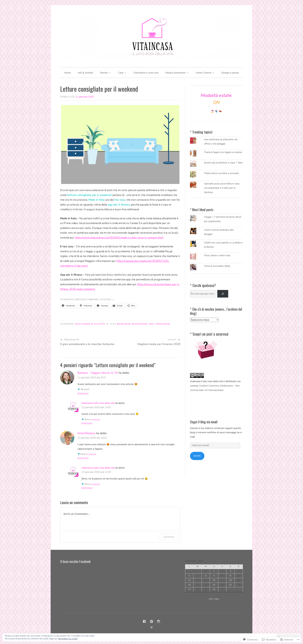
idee (151, 323)
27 (189, 589)
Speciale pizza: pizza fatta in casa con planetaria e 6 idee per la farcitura (221, 188)
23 (214, 585)
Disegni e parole (230, 72)
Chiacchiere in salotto (90, 323)
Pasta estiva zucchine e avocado (221, 173)
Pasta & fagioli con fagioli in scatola (223, 152)
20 (189, 585)
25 (230, 585)
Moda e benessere (175, 72)
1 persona (95, 419)
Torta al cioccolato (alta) (217, 266)
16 (214, 580)
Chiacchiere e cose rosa (145, 72)
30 (214, 589)
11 (230, 575)
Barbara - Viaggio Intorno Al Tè (97, 373)
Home (67, 72)
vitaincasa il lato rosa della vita (98, 403)
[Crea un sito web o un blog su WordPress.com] (151, 627)
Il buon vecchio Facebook (75, 561)
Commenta (168, 536)
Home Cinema (203, 72)
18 (230, 580)
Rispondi (83, 393)
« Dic (210, 598)
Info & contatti (85, 72)
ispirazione (163, 323)
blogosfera (140, 323)
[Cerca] (222, 294)
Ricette (104, 72)
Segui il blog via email (203, 421)
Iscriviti (197, 455)
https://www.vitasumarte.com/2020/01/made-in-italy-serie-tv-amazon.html (119, 237)
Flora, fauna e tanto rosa (217, 255)
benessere (124, 323)
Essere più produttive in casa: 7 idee (223, 162)
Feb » (216, 598)
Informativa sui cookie (67, 638)
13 (189, 580)
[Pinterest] (151, 621)
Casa (120, 72)
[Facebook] (144, 621)
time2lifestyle (86, 433)
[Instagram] (158, 621)
